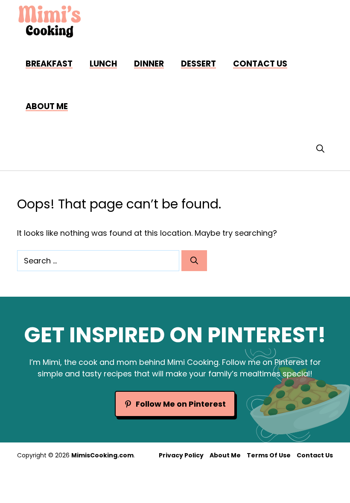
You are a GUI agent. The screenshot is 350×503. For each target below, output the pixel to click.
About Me (225, 455)
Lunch (103, 63)
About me (47, 106)
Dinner (149, 63)
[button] (320, 149)
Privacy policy (181, 455)
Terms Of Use (269, 455)
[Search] (194, 260)
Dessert (198, 63)
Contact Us (260, 63)
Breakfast (49, 63)
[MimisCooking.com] (49, 21)
